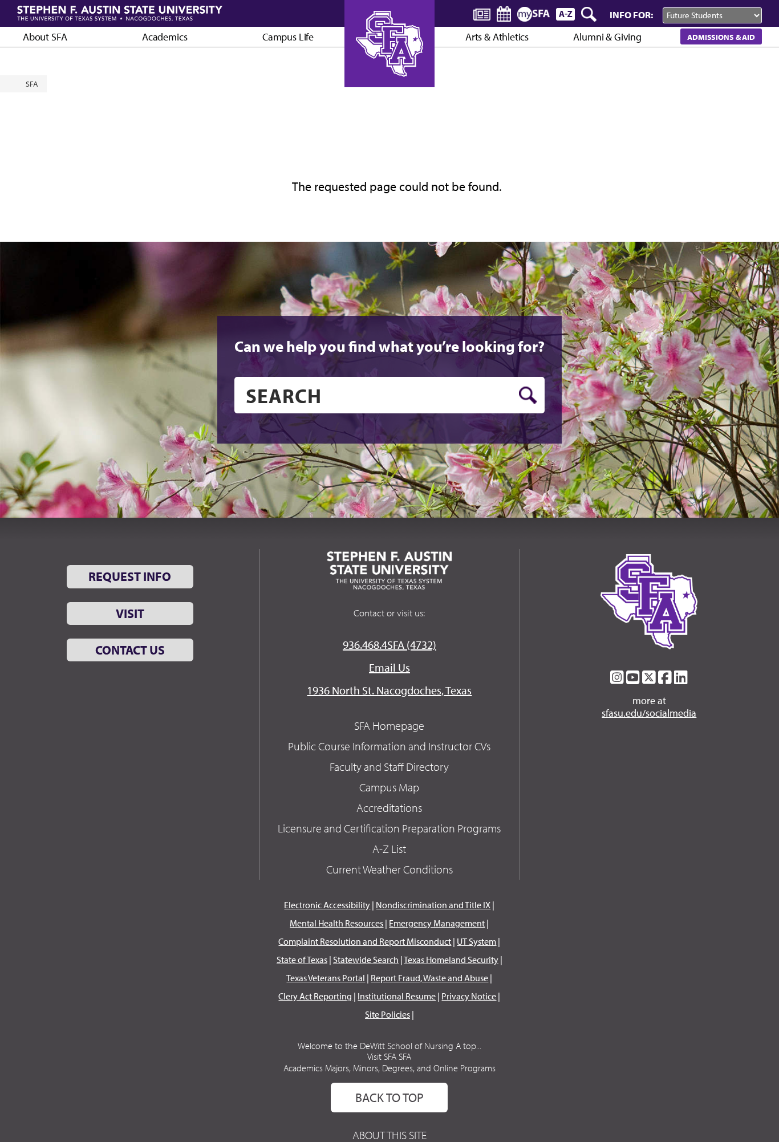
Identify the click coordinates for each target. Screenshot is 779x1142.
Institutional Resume (397, 996)
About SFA (45, 36)
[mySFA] (533, 14)
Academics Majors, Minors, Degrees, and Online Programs (389, 1068)
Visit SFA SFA (389, 1056)
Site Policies (387, 1014)
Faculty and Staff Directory (389, 766)
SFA (32, 84)
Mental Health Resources (336, 923)
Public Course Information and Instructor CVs (389, 746)
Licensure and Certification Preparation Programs (389, 828)
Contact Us (130, 650)
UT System (476, 941)
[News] (481, 14)
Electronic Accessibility (327, 905)
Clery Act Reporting (315, 996)
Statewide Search (366, 959)
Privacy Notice (468, 996)
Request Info (129, 576)
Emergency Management (437, 923)
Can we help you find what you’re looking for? (389, 346)
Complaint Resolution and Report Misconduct (364, 941)
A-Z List (389, 849)
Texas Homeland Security (451, 959)
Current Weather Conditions (389, 869)
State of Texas (302, 959)
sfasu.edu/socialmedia (649, 713)
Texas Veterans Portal (325, 977)
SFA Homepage (389, 725)
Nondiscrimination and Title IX (433, 905)
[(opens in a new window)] (617, 677)
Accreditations (389, 807)
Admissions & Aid (721, 37)
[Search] (589, 14)
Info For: (631, 15)
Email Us (389, 667)
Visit (130, 613)
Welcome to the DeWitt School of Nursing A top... (389, 1045)
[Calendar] (504, 14)
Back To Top (389, 1098)
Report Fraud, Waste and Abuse (429, 977)
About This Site (389, 1135)
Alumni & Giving (607, 36)
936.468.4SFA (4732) (389, 644)
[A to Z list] (565, 14)
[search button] (528, 395)
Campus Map (389, 787)
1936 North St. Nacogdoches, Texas (389, 690)
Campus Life (288, 36)
